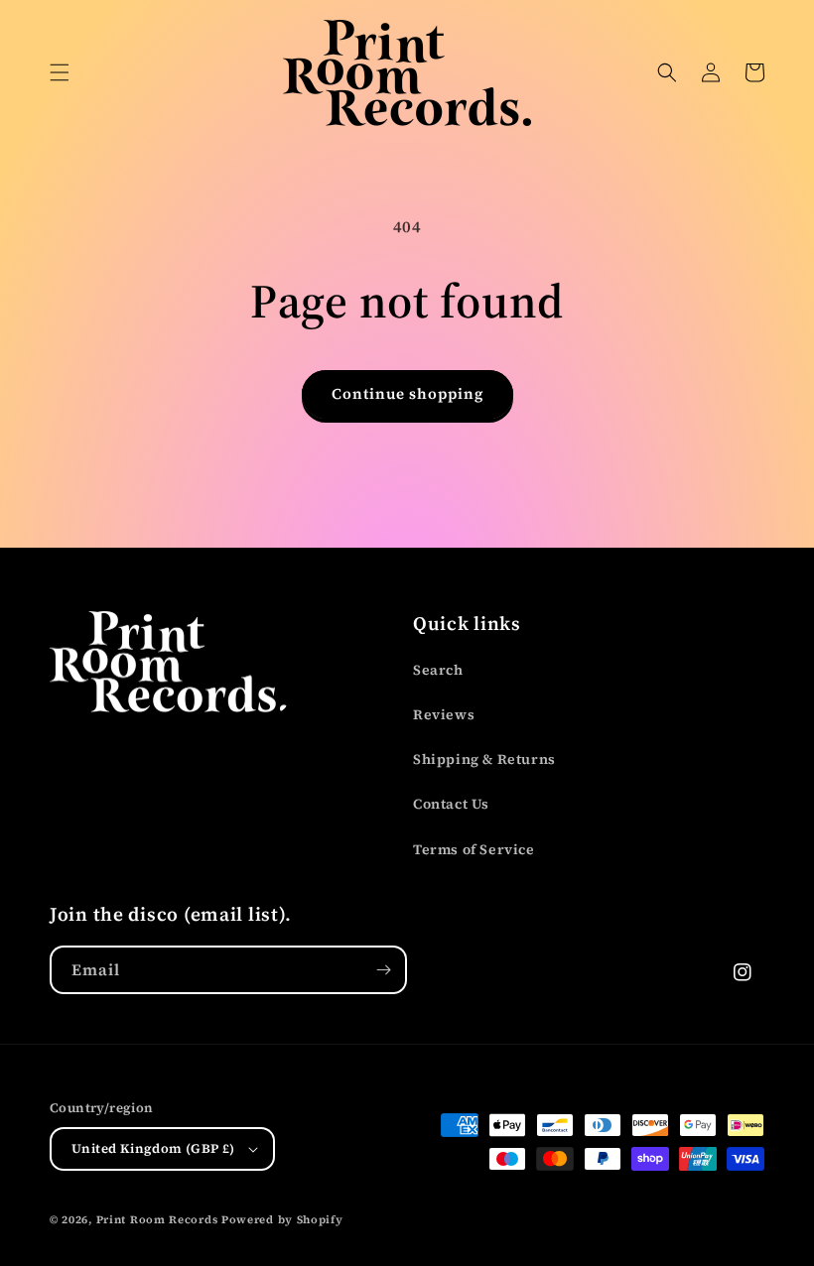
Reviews (444, 714)
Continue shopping (407, 393)
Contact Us (451, 804)
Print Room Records (157, 1219)
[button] (59, 72)
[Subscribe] (383, 970)
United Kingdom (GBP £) (153, 1148)
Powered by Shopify (282, 1219)
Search (438, 670)
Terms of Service (474, 849)
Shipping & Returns (484, 759)
